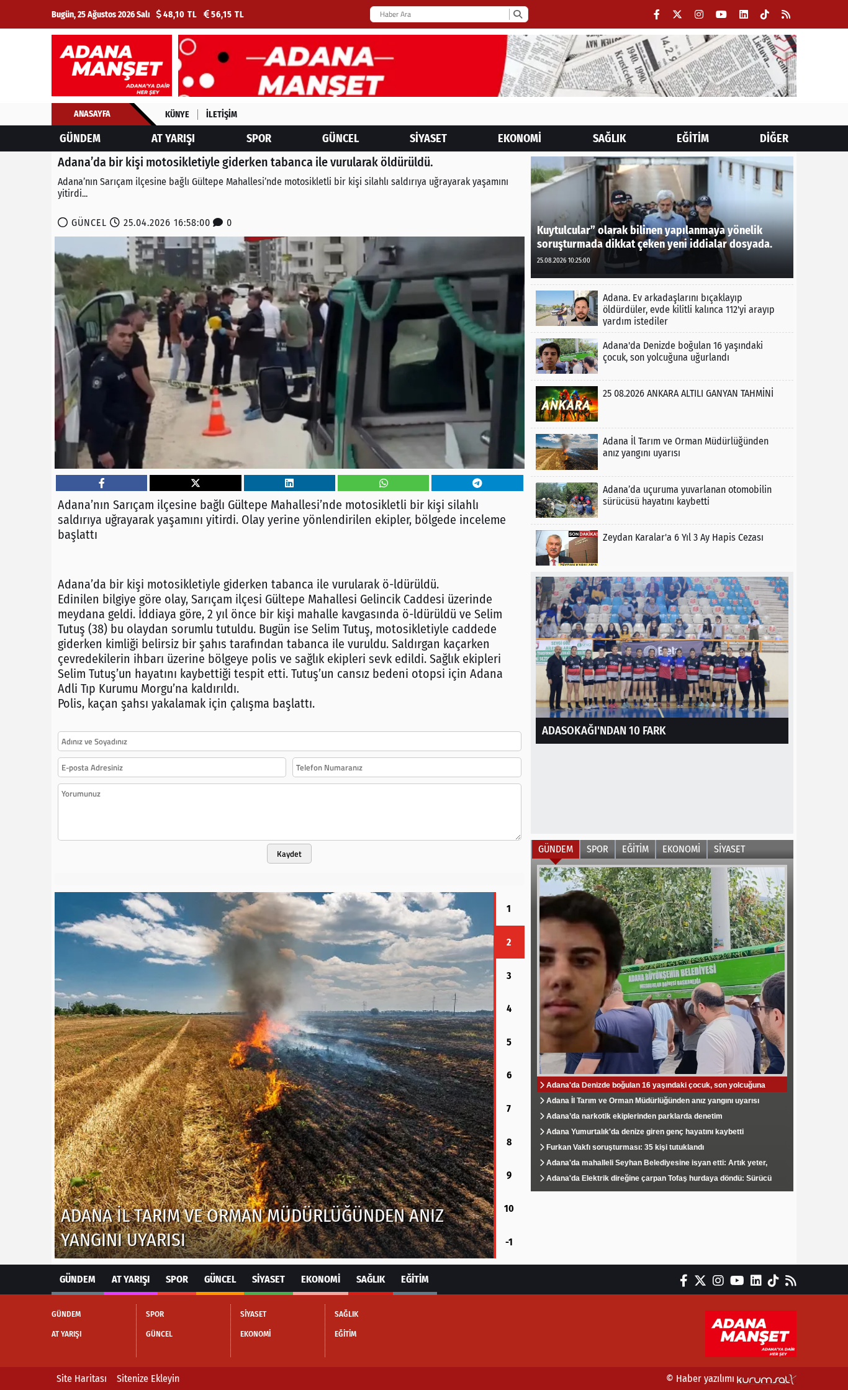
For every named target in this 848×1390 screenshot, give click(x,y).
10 (509, 1208)
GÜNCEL (340, 138)
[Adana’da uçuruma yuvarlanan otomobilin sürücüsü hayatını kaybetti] (662, 500)
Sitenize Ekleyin (148, 1378)
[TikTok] (764, 14)
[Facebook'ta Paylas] (102, 483)
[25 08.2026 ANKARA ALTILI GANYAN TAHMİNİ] (662, 404)
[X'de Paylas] (196, 483)
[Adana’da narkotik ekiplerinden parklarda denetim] (460, 1075)
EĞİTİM (693, 138)
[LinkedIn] (743, 14)
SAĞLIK (609, 138)
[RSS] (786, 14)
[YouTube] (721, 14)
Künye (177, 114)
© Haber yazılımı (701, 1378)
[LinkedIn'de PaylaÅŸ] (289, 483)
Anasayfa (92, 114)
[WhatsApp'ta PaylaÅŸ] (383, 483)
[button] (54, 1075)
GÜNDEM (80, 138)
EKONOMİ (519, 138)
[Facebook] (657, 14)
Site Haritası (81, 1378)
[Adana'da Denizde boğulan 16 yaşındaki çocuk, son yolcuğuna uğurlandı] (662, 356)
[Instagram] (699, 14)
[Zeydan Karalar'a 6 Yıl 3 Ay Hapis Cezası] (662, 548)
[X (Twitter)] (677, 14)
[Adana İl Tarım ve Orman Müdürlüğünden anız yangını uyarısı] (662, 451)
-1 (509, 1242)
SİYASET (428, 138)
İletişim (221, 114)
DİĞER (774, 138)
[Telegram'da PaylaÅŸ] (477, 483)
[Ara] (517, 14)
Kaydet (289, 853)
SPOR (258, 138)
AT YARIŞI (173, 138)
